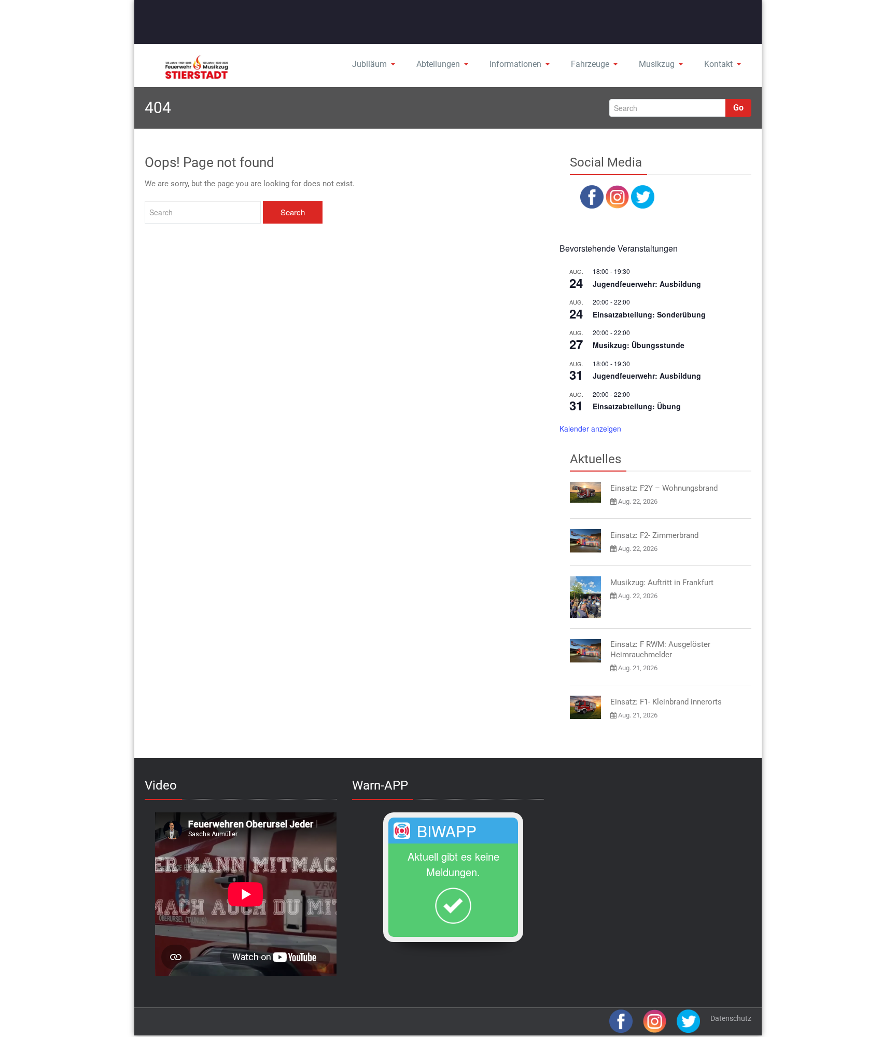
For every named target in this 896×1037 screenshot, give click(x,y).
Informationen (515, 64)
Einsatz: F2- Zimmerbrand (654, 535)
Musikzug (657, 64)
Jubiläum (369, 64)
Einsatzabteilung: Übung (637, 406)
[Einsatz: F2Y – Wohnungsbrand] (585, 492)
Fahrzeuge (590, 64)
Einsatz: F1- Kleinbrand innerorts (666, 702)
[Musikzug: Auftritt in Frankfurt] (585, 597)
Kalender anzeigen (590, 428)
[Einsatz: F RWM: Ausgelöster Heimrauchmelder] (585, 650)
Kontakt (718, 64)
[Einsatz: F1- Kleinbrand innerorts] (585, 707)
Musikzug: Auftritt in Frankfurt (661, 582)
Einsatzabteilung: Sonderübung (649, 314)
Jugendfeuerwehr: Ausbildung (647, 284)
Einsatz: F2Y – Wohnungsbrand (664, 488)
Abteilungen (438, 64)
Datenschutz (730, 1018)
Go (738, 108)
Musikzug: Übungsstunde (638, 345)
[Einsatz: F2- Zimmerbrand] (585, 540)
